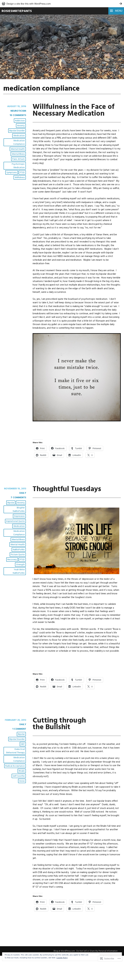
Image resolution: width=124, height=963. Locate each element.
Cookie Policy (62, 957)
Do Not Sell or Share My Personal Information (97, 951)
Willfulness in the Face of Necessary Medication (73, 110)
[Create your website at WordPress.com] (62, 3)
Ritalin (22, 771)
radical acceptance (15, 766)
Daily (22, 493)
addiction (20, 121)
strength (20, 565)
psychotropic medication (18, 165)
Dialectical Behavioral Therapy (15, 751)
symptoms (11, 172)
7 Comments (18, 498)
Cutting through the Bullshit (59, 724)
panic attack (18, 159)
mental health (18, 149)
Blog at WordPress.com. (64, 951)
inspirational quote (15, 521)
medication (19, 136)
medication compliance (19, 142)
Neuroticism (18, 111)
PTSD (22, 172)
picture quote (18, 555)
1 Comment (19, 729)
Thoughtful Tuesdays (67, 489)
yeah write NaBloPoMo (19, 571)
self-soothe (19, 776)
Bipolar (10, 503)
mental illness (18, 154)
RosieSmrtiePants (17, 11)
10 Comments (18, 115)
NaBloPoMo (19, 550)
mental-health (17, 545)
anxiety (21, 126)
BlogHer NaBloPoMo (19, 509)
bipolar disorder (17, 131)
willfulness (20, 177)
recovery (12, 560)
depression (19, 516)
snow (22, 781)
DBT (23, 744)
